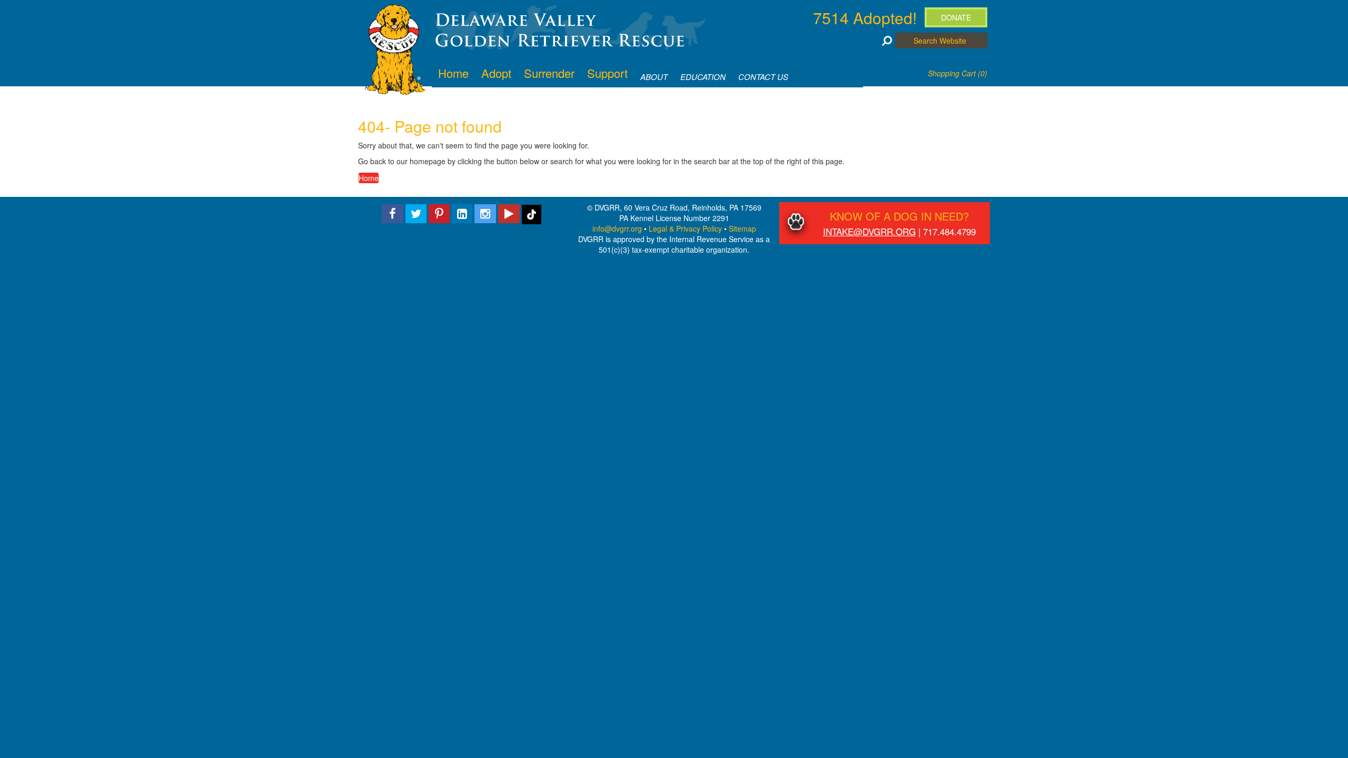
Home (369, 178)
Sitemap (742, 228)
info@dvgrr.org (617, 228)
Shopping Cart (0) (957, 73)
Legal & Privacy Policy (685, 228)
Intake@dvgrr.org (869, 231)
